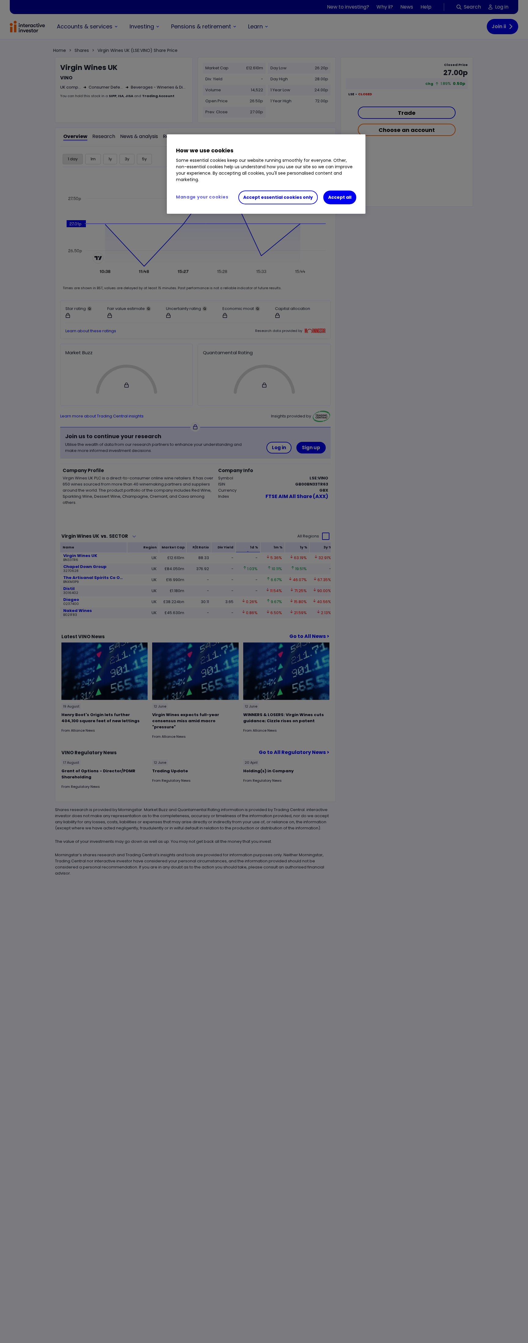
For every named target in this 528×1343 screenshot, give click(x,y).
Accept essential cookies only (278, 197)
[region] (266, 174)
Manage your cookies (202, 197)
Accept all (339, 197)
